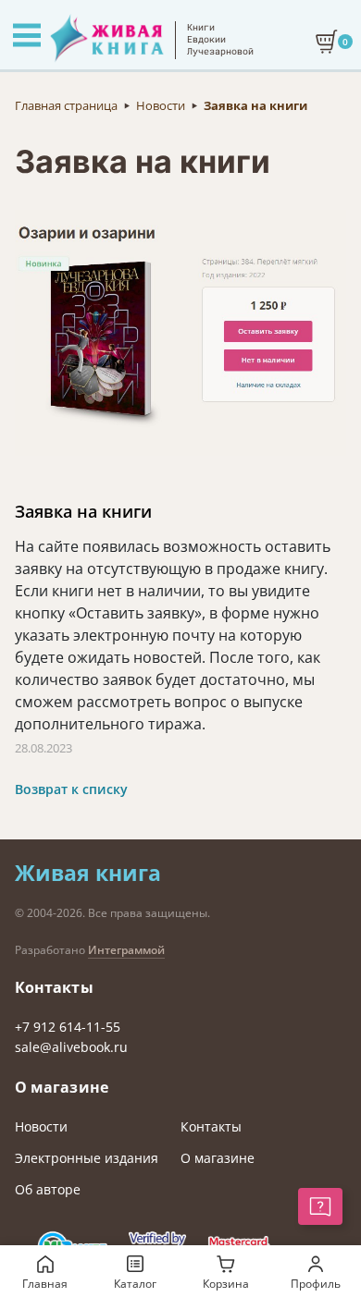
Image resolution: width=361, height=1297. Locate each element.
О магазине (217, 1158)
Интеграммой (126, 950)
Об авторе (48, 1189)
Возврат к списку (71, 789)
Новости (41, 1126)
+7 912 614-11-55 (67, 1026)
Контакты (211, 1126)
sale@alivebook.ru (71, 1047)
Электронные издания (86, 1158)
